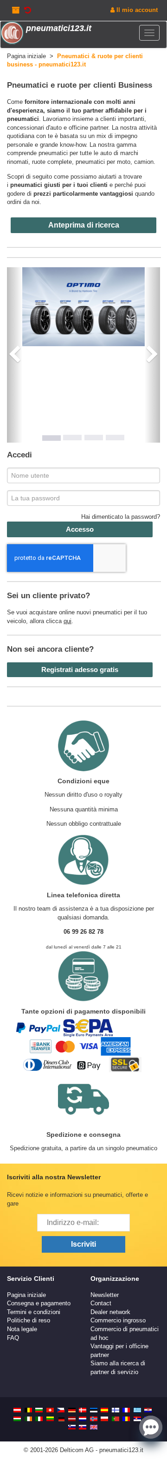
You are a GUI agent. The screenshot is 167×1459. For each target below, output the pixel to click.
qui (67, 621)
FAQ (13, 1337)
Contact (100, 1303)
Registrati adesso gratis (79, 669)
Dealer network (110, 1312)
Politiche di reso (28, 1320)
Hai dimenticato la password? (120, 516)
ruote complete (52, 161)
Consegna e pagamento (39, 1303)
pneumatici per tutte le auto (75, 153)
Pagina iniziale (26, 1294)
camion (144, 161)
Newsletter (104, 1294)
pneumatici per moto (103, 161)
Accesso (80, 529)
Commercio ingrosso (118, 1320)
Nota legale (22, 1329)
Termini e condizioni (33, 1312)
